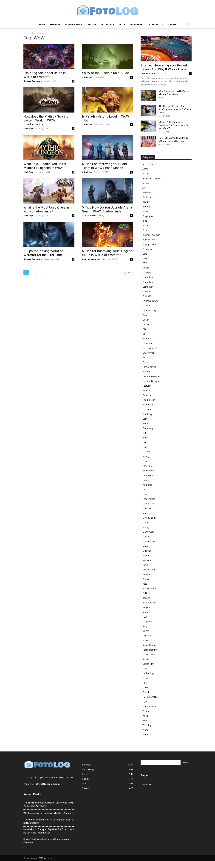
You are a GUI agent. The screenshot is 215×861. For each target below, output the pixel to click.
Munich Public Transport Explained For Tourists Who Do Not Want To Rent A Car (48, 831)
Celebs (145, 267)
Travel (172, 24)
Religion (146, 607)
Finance (146, 390)
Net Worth (107, 24)
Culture (146, 305)
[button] (188, 24)
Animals (146, 183)
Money (146, 527)
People (146, 579)
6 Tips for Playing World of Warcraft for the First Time (43, 253)
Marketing (147, 513)
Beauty (146, 201)
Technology (137, 24)
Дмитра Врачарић (32, 81)
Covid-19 (146, 296)
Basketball (147, 197)
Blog (144, 220)
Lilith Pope (87, 77)
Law (144, 494)
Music (145, 546)
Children (146, 272)
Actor (145, 168)
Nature (146, 555)
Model (145, 522)
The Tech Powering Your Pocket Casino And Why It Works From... (164, 67)
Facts (145, 357)
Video (145, 715)
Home (42, 24)
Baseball (146, 192)
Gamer (145, 418)
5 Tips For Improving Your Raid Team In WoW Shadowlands (104, 166)
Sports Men (148, 663)
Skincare (146, 635)
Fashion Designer (151, 376)
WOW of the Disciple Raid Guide (105, 73)
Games (92, 24)
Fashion (146, 371)
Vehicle (146, 711)
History (146, 451)
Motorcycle (148, 531)
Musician (146, 550)
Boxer (145, 225)
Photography (149, 588)
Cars (144, 253)
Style (122, 24)
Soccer (145, 640)
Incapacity (147, 475)
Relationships (149, 602)
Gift (144, 432)
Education (147, 343)
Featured (147, 385)
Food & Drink (149, 399)
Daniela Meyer (89, 215)
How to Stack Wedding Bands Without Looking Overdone (46, 841)
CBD (144, 263)
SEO (144, 616)
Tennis (145, 678)
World (145, 729)
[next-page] (39, 272)
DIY (144, 329)
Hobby (145, 456)
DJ (143, 333)
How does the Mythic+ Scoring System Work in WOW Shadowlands (45, 120)
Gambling (147, 414)
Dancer (146, 315)
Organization (149, 569)
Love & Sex (148, 503)
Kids (144, 489)
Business (55, 24)
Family (145, 362)
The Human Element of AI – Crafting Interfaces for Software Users (175, 109)
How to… (147, 465)
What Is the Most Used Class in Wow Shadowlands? (46, 209)
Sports (145, 659)
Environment (148, 352)
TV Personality (149, 696)
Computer (147, 286)
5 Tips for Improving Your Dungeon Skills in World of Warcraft (107, 253)
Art (143, 187)
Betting (146, 206)
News (145, 564)
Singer (145, 626)
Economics (148, 338)
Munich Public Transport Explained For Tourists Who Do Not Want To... (174, 125)
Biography (147, 216)
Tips (144, 682)
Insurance (147, 484)
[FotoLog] (107, 11)
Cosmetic (147, 291)
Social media (148, 654)
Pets (144, 583)
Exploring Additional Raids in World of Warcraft (44, 75)
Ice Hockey (148, 470)
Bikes (145, 211)
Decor (145, 319)
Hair (144, 442)
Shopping (147, 621)
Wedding (146, 725)
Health (145, 447)
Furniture (147, 409)
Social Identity (149, 645)
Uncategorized (149, 706)
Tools (145, 687)
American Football (151, 178)
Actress (146, 173)
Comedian (147, 277)
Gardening (147, 428)
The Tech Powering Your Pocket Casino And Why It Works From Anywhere (48, 804)
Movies (146, 536)
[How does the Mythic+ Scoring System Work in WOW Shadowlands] (48, 100)
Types (145, 701)
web (144, 720)
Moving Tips (148, 541)
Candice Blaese (148, 73)
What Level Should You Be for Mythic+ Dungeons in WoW (44, 166)
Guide (145, 437)
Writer (145, 734)
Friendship (147, 404)
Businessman (149, 239)
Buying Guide (149, 244)
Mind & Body (149, 517)
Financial (146, 395)
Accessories (148, 164)
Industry (146, 480)
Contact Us (156, 24)
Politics (146, 593)
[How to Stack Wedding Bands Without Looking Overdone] (148, 141)
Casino (145, 258)
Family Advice (149, 366)
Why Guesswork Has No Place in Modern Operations (48, 813)
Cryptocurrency (150, 300)
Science (146, 612)
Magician (147, 508)
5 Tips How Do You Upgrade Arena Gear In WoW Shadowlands (107, 209)
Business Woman (151, 234)
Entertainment (74, 24)
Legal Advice (148, 498)
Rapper (146, 597)
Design (146, 324)
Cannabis (147, 249)
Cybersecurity (149, 310)
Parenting (147, 574)
